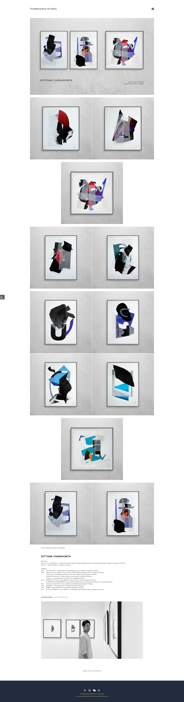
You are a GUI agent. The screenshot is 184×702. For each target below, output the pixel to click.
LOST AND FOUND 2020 (61, 597)
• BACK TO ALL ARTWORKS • (92, 671)
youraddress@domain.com (137, 8)
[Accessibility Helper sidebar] (2, 297)
